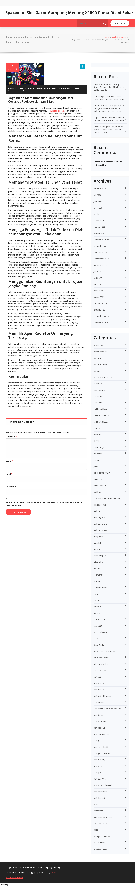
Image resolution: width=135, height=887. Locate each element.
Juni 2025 (98, 278)
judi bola (97, 492)
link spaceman (100, 504)
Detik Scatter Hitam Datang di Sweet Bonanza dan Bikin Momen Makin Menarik (109, 87)
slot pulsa (98, 766)
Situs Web (11, 486)
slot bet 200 (99, 689)
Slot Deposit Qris (102, 734)
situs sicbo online (102, 657)
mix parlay (98, 562)
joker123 (98, 479)
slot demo (98, 715)
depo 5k (97, 434)
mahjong (98, 511)
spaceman (98, 810)
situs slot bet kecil (102, 664)
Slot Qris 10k (100, 778)
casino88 (98, 383)
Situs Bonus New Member (106, 651)
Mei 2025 (98, 284)
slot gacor (98, 740)
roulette (97, 581)
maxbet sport (100, 555)
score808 (98, 626)
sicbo (96, 638)
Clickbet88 (98, 402)
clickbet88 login (101, 421)
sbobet (97, 600)
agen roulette (44, 88)
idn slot (97, 460)
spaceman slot (100, 823)
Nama (9, 461)
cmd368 (97, 428)
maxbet (97, 549)
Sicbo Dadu (99, 645)
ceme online (99, 390)
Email (9, 473)
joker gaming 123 (102, 472)
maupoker (98, 536)
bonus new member (103, 377)
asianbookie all (100, 351)
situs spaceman (101, 670)
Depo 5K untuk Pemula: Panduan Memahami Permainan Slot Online (109, 119)
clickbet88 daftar (101, 415)
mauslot (97, 543)
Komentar (11, 436)
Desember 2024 (101, 316)
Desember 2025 (101, 239)
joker (96, 466)
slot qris (97, 772)
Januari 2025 (99, 309)
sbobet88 (98, 606)
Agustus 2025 (100, 265)
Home (106, 37)
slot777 (97, 804)
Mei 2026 (98, 207)
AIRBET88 (98, 345)
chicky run (98, 396)
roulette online (119, 37)
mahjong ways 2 (101, 530)
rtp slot (97, 594)
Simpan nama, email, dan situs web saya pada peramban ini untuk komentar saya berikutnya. (44, 503)
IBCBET (97, 441)
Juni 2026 (98, 201)
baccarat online (101, 364)
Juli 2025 (98, 271)
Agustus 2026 (100, 188)
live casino (67, 88)
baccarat (98, 358)
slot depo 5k (99, 727)
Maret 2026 (99, 220)
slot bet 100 (99, 683)
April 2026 (98, 214)
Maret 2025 (99, 297)
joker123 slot (100, 485)
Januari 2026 (99, 233)
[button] (105, 23)
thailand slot (99, 842)
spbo (96, 829)
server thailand (101, 632)
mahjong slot (100, 517)
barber (97, 371)
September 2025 (102, 258)
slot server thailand (103, 785)
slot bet (97, 676)
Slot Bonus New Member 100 (107, 708)
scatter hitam (100, 619)
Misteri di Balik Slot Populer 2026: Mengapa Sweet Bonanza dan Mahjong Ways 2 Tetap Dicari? (109, 108)
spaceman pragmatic (103, 817)
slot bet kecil (99, 702)
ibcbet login (99, 447)
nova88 (97, 568)
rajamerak (98, 574)
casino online (56, 88)
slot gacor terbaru (102, 753)
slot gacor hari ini (101, 747)
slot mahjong (100, 759)
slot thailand (99, 798)
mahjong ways (100, 523)
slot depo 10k (100, 721)
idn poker (98, 453)
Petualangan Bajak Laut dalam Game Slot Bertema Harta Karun (109, 97)
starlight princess (102, 836)
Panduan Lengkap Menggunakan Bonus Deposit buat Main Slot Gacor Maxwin (108, 129)
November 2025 (101, 246)
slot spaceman (100, 791)
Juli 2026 (98, 195)
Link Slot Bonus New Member (107, 498)
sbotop (97, 613)
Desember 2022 (101, 322)
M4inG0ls (13, 88)
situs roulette (20, 91)
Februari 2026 (100, 227)
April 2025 (98, 290)
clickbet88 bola (100, 409)
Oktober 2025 (100, 252)
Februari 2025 (100, 303)
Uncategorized (100, 849)
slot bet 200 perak (102, 696)
